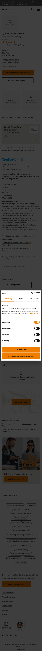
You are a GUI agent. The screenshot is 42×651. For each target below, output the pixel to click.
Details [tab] (21, 298)
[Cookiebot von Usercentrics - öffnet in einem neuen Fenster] (31, 293)
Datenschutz (33, 313)
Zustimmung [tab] (7, 298)
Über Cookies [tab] (34, 298)
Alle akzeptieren (21, 349)
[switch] (37, 328)
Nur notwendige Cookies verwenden (21, 356)
